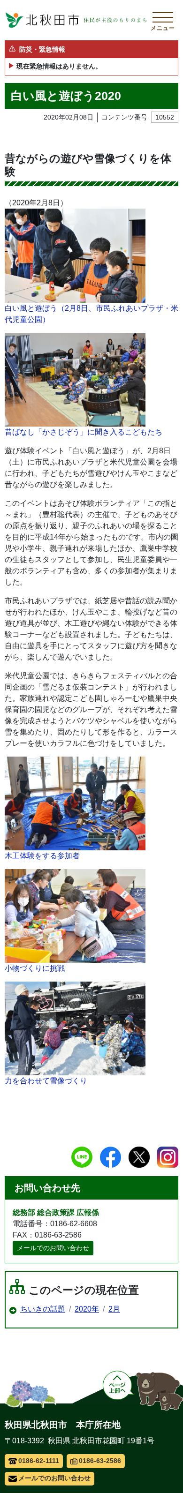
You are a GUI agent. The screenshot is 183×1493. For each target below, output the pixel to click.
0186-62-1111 (38, 1460)
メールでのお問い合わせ (53, 1248)
